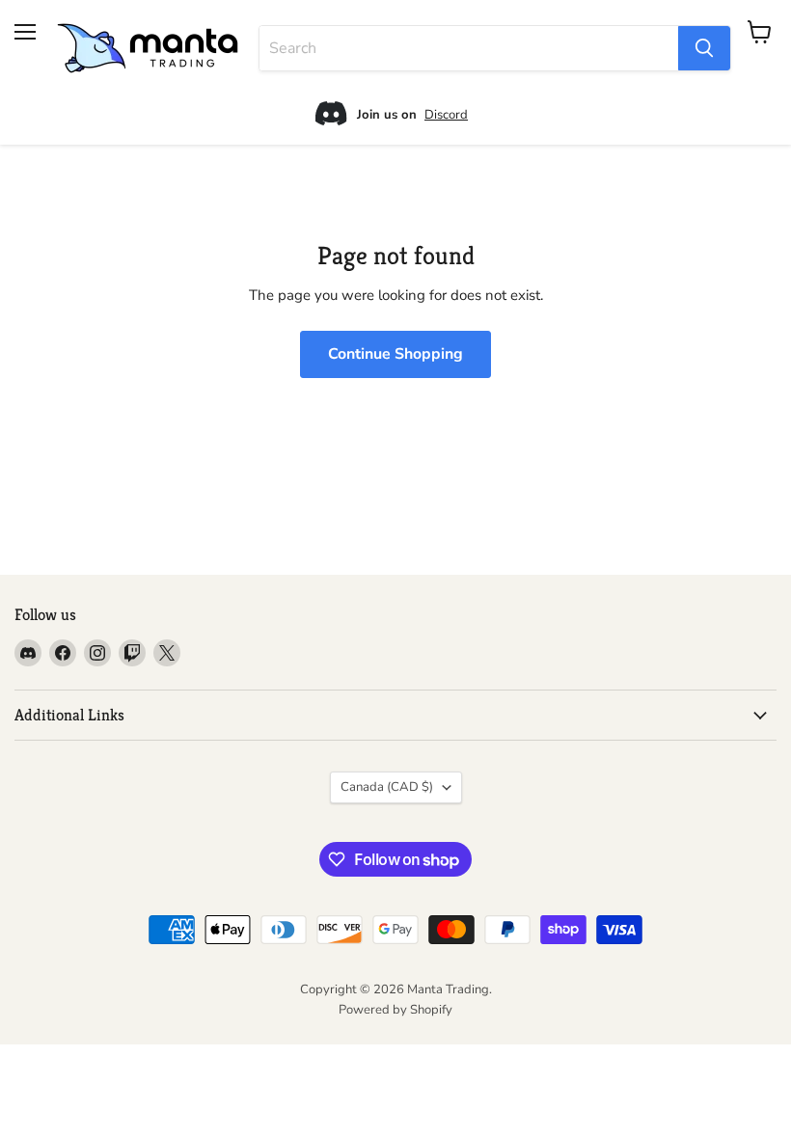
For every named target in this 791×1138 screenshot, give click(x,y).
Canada (387, 787)
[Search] (704, 48)
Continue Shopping (395, 354)
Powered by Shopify (395, 1009)
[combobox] (468, 48)
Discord (446, 114)
